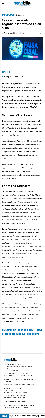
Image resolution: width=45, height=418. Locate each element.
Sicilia (35, 334)
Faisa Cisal (23, 330)
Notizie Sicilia (35, 330)
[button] (22, 48)
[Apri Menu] (3, 3)
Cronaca (8, 15)
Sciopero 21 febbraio (13, 76)
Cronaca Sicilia (9, 330)
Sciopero (6, 334)
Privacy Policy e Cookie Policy (15, 401)
